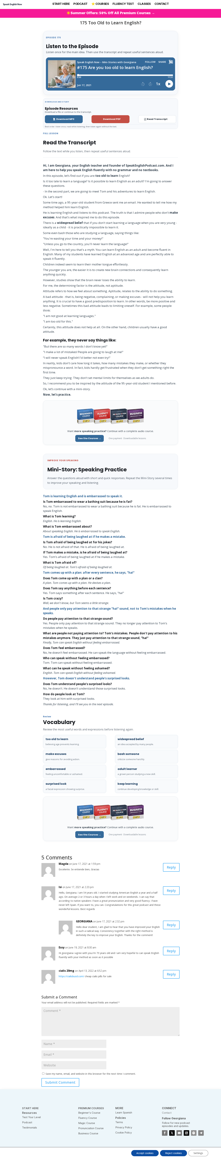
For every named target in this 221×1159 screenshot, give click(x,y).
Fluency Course (87, 1118)
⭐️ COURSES (100, 4)
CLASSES (144, 4)
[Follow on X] (172, 1133)
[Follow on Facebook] (164, 1133)
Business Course (88, 1133)
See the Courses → (89, 438)
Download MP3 (65, 119)
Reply (171, 867)
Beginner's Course (89, 1112)
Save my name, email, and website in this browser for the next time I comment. (91, 1073)
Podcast (27, 1122)
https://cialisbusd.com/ (71, 976)
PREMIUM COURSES (91, 1108)
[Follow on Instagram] (186, 1133)
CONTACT (162, 4)
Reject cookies (173, 1153)
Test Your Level (31, 1117)
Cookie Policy (123, 1132)
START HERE (61, 4)
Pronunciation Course (91, 1128)
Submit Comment (60, 1082)
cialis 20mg (66, 971)
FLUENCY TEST (123, 4)
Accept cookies (144, 1153)
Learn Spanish (123, 1112)
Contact (166, 1112)
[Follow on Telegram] (201, 1133)
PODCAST (80, 4)
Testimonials (29, 1127)
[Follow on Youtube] (179, 1133)
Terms (119, 1122)
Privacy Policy (123, 1127)
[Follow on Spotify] (193, 1133)
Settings (198, 1153)
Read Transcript (157, 119)
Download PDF (112, 119)
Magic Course (86, 1123)
